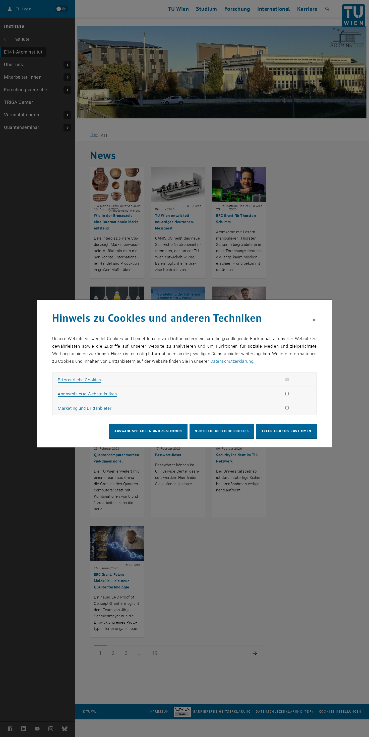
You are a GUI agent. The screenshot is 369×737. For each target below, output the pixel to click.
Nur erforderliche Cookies (222, 431)
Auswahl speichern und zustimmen (148, 431)
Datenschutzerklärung (231, 361)
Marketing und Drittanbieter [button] (84, 408)
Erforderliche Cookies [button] (79, 379)
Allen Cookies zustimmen (287, 431)
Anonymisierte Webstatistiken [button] (87, 393)
